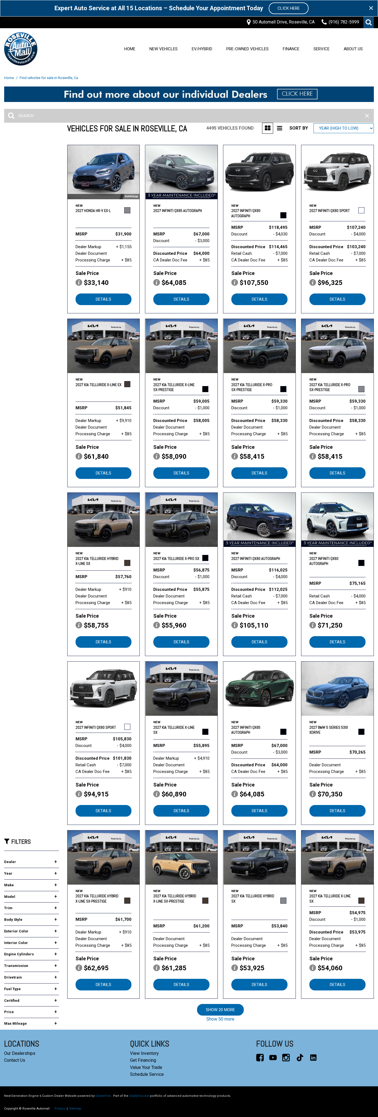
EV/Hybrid (202, 48)
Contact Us (14, 1060)
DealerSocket (139, 1096)
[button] (368, 22)
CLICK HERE (289, 8)
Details (103, 299)
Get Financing (143, 1060)
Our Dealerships (19, 1053)
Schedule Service (147, 1074)
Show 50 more (220, 1019)
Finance (291, 48)
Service (322, 48)
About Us (353, 48)
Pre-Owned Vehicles (247, 48)
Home (129, 48)
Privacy (60, 1108)
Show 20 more (220, 1009)
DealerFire (103, 1096)
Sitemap (75, 1108)
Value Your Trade (146, 1067)
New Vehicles (163, 48)
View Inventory (144, 1053)
